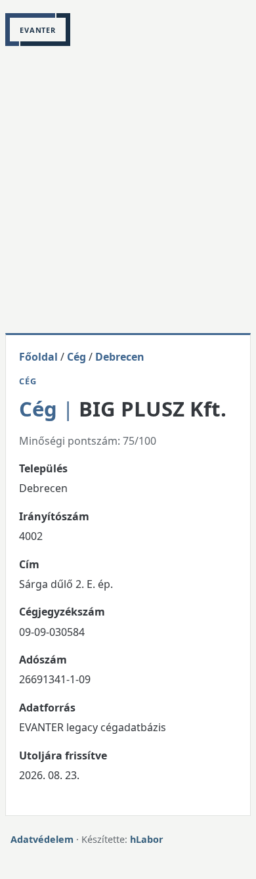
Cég (76, 356)
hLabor (146, 839)
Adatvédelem (42, 839)
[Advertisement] (128, 198)
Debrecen (119, 356)
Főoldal (38, 356)
